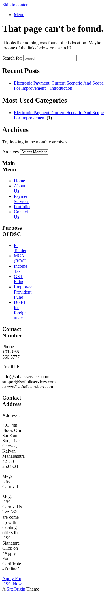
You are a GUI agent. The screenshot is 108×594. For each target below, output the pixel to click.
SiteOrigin (16, 589)
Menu (19, 14)
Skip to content (16, 4)
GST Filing (19, 279)
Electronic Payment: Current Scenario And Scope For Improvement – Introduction (59, 86)
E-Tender (20, 248)
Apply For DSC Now (12, 581)
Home (19, 180)
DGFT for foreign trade (20, 310)
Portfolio (22, 206)
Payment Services (22, 199)
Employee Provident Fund (23, 292)
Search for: (12, 57)
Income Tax (20, 269)
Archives (10, 151)
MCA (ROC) (20, 258)
